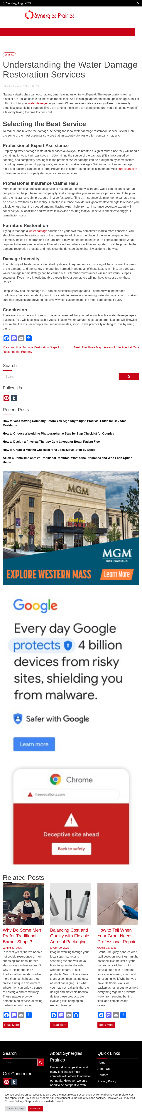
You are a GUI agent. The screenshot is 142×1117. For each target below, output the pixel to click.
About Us (103, 1068)
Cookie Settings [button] (15, 1108)
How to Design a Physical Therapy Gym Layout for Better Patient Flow (51, 441)
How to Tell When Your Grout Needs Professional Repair (116, 936)
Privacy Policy (106, 1081)
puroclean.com (127, 168)
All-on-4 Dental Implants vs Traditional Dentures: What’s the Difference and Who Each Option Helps (67, 460)
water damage (37, 103)
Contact (102, 1075)
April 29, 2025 (60, 947)
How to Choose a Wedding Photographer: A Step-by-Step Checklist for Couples (58, 433)
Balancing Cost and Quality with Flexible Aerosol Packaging (69, 936)
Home (101, 1062)
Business (9, 54)
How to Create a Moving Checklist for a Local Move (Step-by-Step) (49, 449)
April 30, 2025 (13, 947)
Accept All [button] (35, 1108)
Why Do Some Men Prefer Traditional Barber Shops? (22, 936)
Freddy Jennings (14, 86)
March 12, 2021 (32, 86)
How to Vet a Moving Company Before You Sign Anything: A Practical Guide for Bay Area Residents (64, 423)
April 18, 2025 (108, 947)
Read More (11, 1024)
